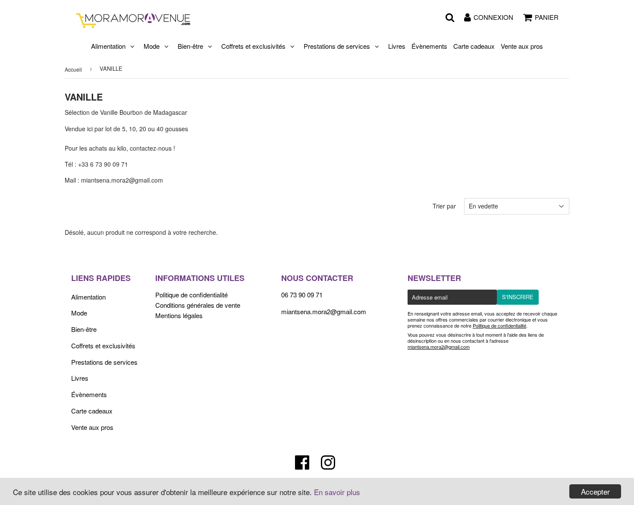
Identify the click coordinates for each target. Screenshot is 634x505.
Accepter (595, 491)
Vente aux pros (522, 45)
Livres (396, 45)
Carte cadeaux (474, 45)
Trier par (444, 206)
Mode (152, 45)
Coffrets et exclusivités (253, 45)
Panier (547, 17)
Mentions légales (179, 315)
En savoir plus (337, 491)
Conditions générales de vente (197, 304)
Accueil (73, 69)
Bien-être (190, 45)
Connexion (493, 17)
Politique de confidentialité (191, 294)
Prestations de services (337, 45)
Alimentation (108, 45)
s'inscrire (518, 297)
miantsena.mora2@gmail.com (323, 311)
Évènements (429, 45)
